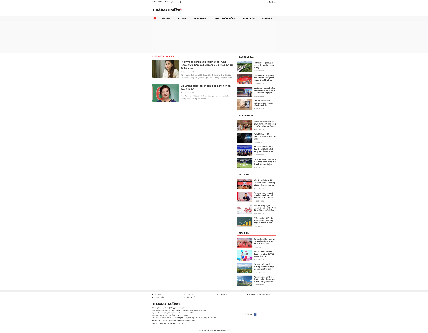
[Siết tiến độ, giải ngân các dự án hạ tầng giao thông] (244, 66)
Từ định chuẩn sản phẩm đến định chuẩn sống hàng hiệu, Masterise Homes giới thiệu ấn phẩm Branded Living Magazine (264, 103)
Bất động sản (246, 57)
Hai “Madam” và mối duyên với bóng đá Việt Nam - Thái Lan (264, 254)
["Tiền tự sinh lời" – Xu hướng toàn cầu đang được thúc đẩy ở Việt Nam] (244, 222)
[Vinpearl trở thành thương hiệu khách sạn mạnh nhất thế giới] (244, 268)
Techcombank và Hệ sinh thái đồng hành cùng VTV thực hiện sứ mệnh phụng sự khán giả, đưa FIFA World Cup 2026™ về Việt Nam (265, 161)
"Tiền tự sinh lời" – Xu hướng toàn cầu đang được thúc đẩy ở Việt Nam (263, 220)
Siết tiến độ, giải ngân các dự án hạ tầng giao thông (264, 65)
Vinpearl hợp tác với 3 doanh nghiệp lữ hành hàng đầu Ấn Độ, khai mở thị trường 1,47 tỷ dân (264, 149)
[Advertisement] (214, 37)
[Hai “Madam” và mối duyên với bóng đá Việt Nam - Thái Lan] (244, 255)
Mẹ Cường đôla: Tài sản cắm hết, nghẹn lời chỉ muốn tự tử (206, 87)
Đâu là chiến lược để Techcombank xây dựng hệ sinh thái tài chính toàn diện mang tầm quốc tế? (264, 182)
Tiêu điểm (244, 233)
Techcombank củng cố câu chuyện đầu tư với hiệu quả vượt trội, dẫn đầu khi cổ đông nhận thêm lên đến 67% (264, 195)
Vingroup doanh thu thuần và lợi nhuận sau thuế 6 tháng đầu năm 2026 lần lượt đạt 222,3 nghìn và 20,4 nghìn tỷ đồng (264, 279)
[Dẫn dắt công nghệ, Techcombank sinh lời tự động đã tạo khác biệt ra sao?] (244, 209)
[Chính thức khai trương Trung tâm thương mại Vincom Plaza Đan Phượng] (244, 243)
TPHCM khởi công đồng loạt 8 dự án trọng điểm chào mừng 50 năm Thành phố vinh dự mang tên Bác (264, 77)
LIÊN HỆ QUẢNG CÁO (205, 330)
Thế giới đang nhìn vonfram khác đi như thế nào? (265, 136)
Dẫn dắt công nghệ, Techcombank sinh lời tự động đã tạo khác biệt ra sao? (265, 208)
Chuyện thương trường (259, 295)
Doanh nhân (246, 115)
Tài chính (244, 174)
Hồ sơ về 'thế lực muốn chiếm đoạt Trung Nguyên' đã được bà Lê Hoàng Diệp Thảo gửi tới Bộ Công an (207, 64)
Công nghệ (190, 297)
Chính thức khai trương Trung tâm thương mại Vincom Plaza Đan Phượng (264, 241)
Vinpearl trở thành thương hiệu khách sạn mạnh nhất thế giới (264, 266)
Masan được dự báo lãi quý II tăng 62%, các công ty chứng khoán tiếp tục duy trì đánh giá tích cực (265, 124)
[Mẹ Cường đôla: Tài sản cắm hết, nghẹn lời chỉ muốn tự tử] (165, 93)
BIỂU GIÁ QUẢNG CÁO (222, 330)
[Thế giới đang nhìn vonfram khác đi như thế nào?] (244, 138)
